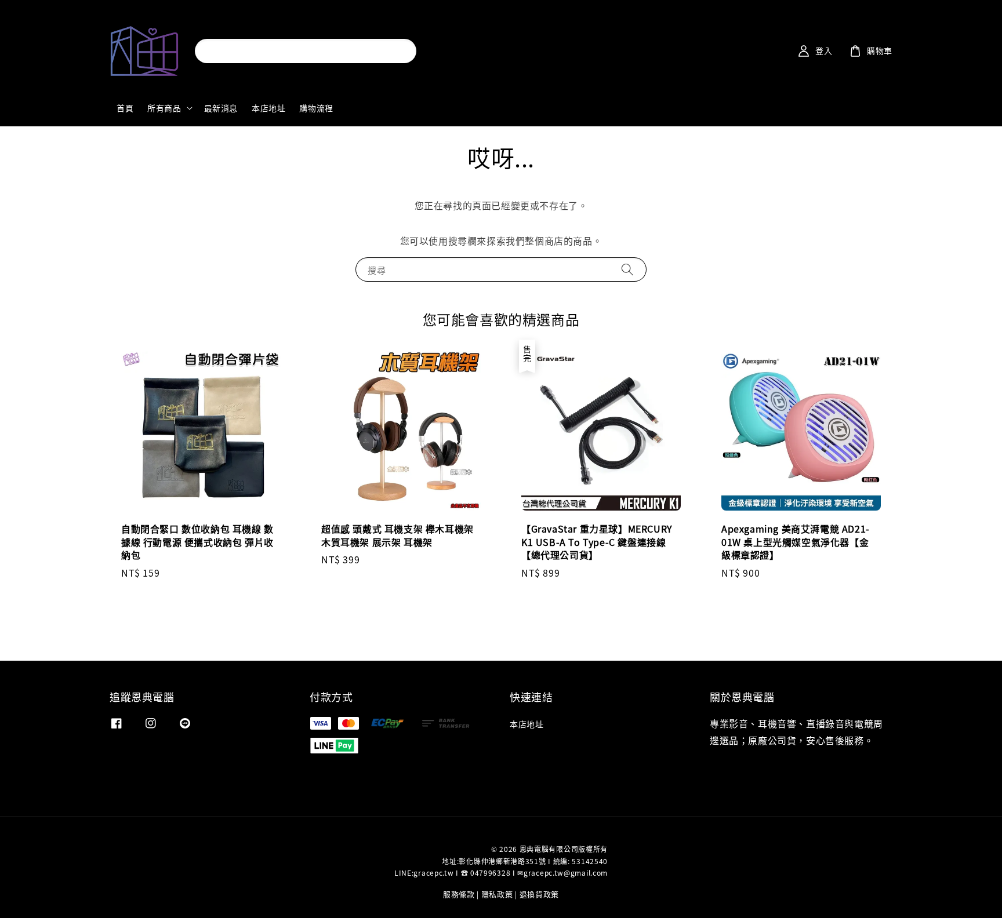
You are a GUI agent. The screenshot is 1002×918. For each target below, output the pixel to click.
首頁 (125, 108)
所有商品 (164, 108)
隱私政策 (497, 893)
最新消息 (221, 108)
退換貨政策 (540, 893)
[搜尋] (397, 50)
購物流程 (316, 108)
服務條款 (459, 893)
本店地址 (268, 108)
